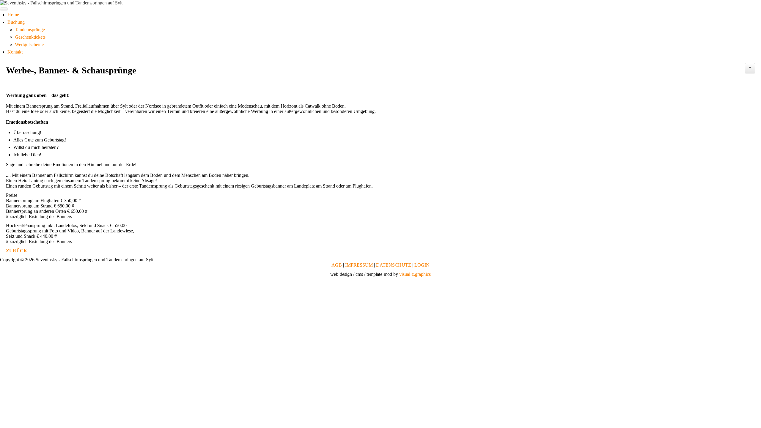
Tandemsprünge (30, 29)
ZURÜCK (16, 250)
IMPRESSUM (359, 265)
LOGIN (422, 265)
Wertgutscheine (29, 44)
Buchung (16, 22)
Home (13, 14)
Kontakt (15, 51)
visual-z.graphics (415, 274)
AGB (336, 265)
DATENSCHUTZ (393, 265)
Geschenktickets (30, 37)
